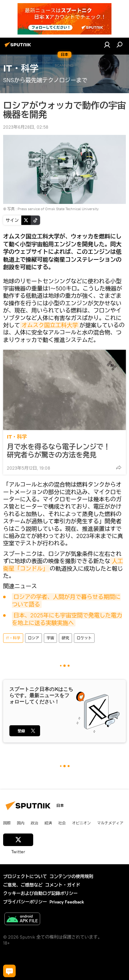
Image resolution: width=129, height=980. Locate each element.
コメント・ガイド (62, 885)
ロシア (33, 638)
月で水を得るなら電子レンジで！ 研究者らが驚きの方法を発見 (62, 451)
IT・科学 (17, 437)
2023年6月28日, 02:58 (25, 127)
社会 (62, 823)
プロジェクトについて (25, 876)
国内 (20, 823)
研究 (65, 638)
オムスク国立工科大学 (50, 325)
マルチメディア (110, 823)
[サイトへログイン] (107, 44)
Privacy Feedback (66, 902)
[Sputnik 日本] (18, 47)
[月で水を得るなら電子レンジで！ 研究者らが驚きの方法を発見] (64, 390)
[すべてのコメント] (9, 971)
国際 (7, 823)
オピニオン (81, 823)
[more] (118, 467)
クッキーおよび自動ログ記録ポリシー (40, 893)
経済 (48, 823)
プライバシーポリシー (25, 902)
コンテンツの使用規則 (71, 876)
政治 (34, 823)
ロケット (84, 638)
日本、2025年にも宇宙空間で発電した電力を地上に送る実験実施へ (67, 619)
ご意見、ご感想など (23, 885)
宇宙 (50, 638)
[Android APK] (22, 920)
